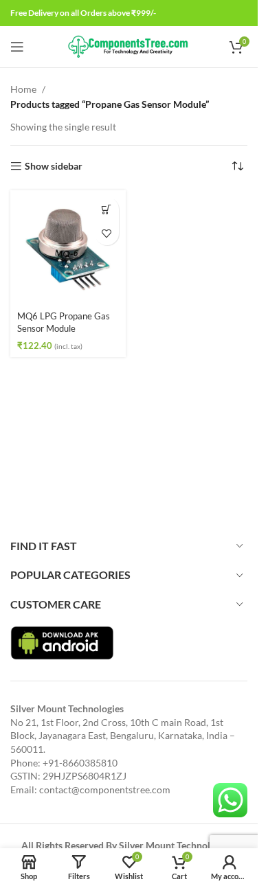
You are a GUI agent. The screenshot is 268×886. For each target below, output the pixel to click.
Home (23, 89)
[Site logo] (128, 46)
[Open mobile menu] (17, 46)
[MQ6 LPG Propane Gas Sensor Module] (68, 248)
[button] (107, 209)
